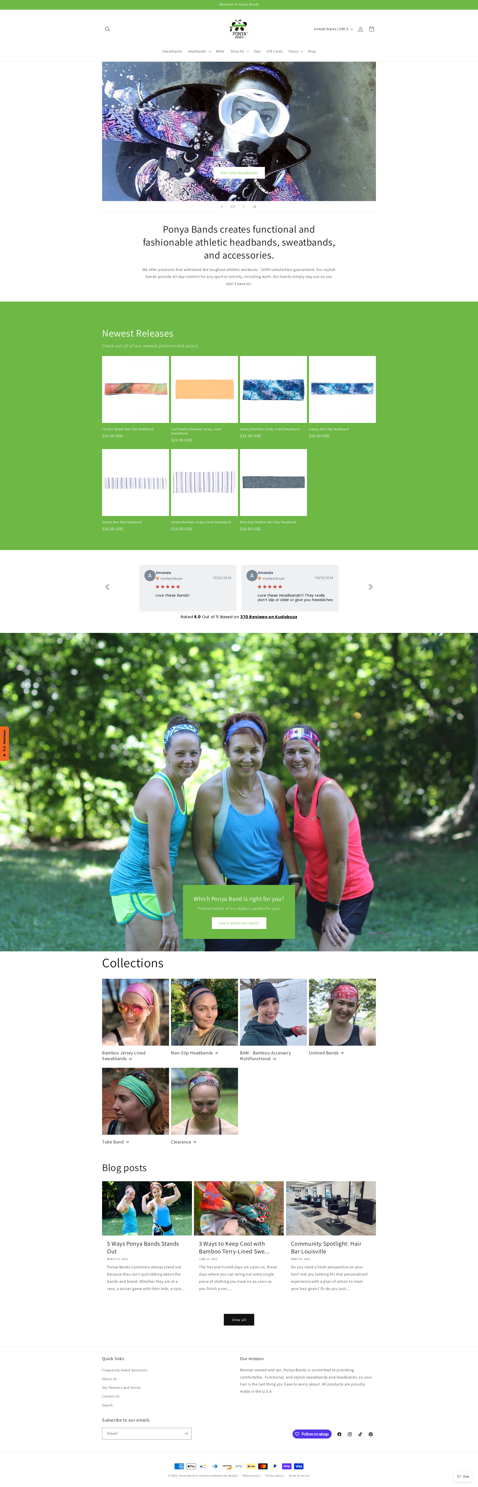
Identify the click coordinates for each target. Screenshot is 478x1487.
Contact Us (111, 1396)
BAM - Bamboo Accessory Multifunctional (265, 1055)
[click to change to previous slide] (107, 587)
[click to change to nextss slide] (371, 587)
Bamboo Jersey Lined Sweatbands (239, 172)
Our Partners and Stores (121, 1387)
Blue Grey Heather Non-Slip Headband (268, 522)
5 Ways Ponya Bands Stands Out (143, 1247)
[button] (107, 29)
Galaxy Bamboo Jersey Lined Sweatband (270, 429)
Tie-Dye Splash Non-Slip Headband (127, 429)
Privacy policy (274, 1475)
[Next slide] (243, 206)
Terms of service (299, 1475)
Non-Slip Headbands (192, 1053)
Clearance (181, 1142)
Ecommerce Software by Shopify (217, 1475)
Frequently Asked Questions (125, 1370)
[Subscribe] (185, 1433)
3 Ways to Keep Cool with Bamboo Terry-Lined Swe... (234, 1247)
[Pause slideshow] (256, 206)
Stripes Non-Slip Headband (122, 522)
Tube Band (113, 1142)
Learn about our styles (239, 923)
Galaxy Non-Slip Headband (329, 429)
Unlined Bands (324, 1053)
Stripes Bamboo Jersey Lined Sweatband (201, 522)
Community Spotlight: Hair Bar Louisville (326, 1247)
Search (107, 1405)
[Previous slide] (221, 206)
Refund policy (251, 1475)
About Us (109, 1379)
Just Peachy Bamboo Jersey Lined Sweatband (196, 431)
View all (239, 1319)
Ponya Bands (187, 1475)
